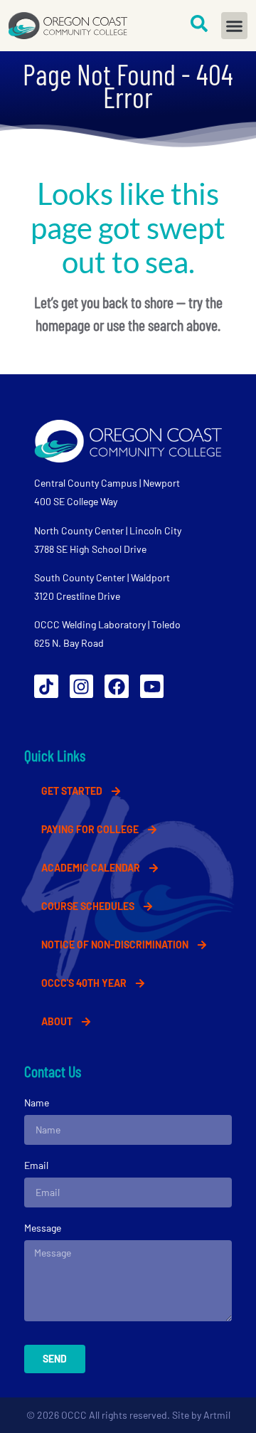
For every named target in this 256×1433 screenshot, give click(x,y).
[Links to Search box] (199, 23)
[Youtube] (152, 687)
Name (36, 1102)
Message (42, 1228)
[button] (234, 25)
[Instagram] (82, 687)
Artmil (216, 1415)
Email (36, 1165)
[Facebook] (117, 687)
